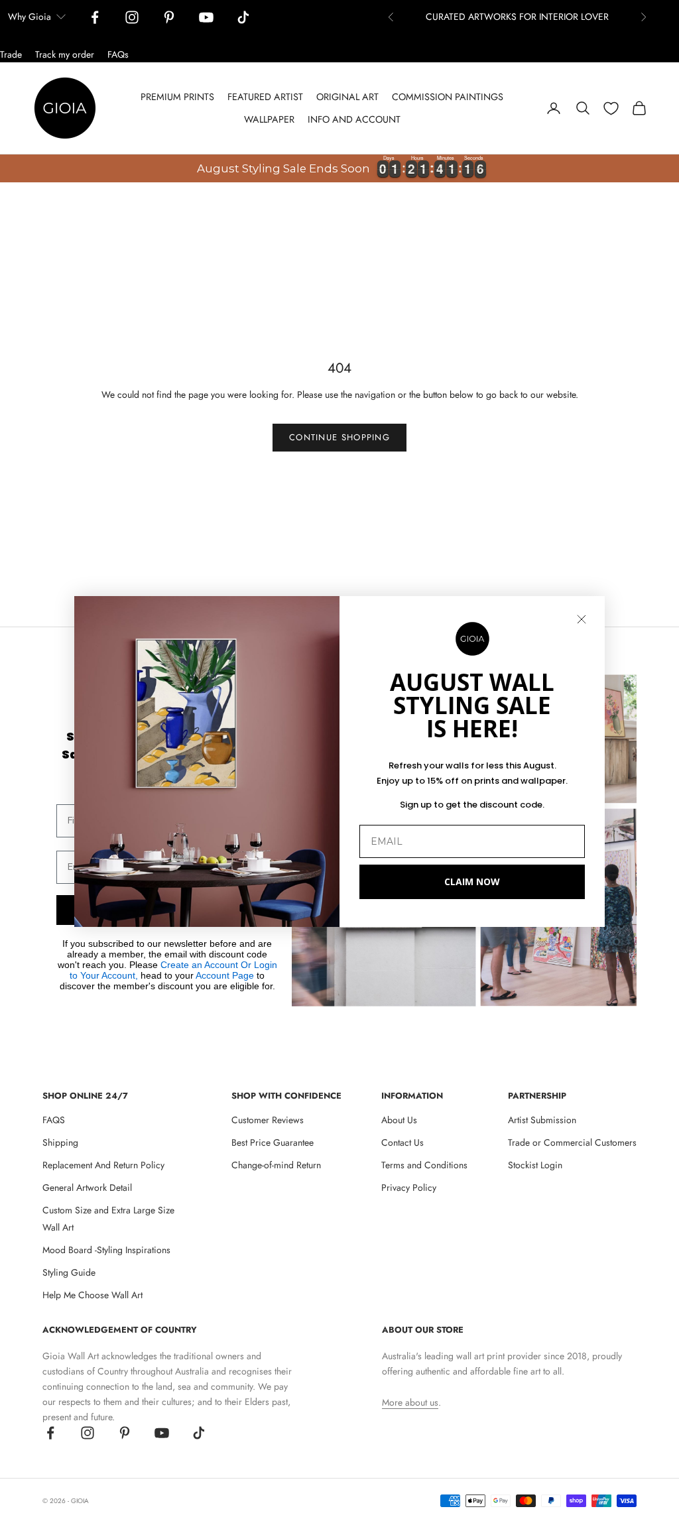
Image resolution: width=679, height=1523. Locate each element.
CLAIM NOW (472, 881)
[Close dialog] (581, 619)
